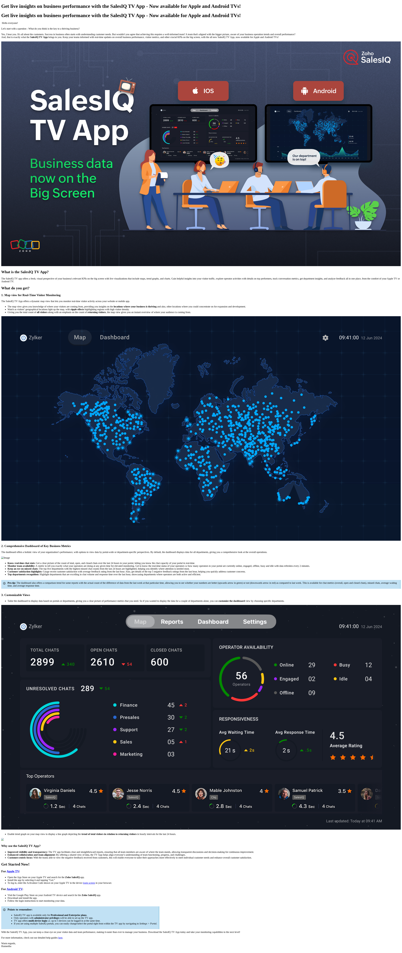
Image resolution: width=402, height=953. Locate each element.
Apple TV (13, 871)
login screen (89, 883)
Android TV (14, 889)
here (60, 937)
